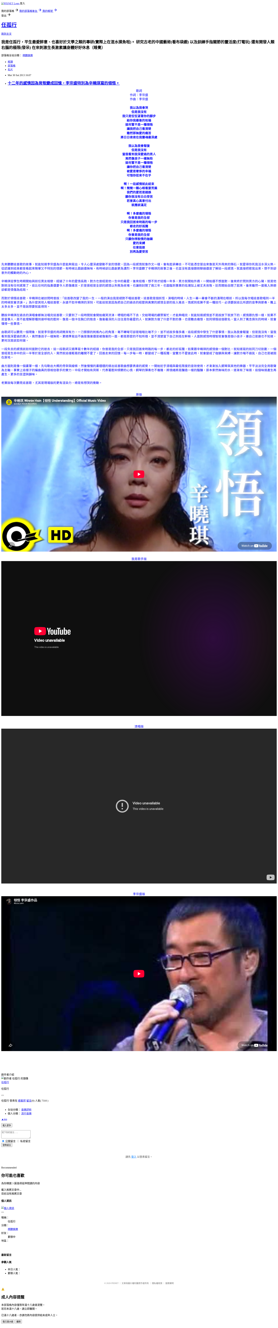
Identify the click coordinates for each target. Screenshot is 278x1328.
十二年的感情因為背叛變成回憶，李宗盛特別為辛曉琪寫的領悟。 (64, 83)
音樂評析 (26, 1109)
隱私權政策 (157, 1283)
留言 (29, 1100)
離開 (18, 1321)
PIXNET (115, 1283)
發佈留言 (7, 1145)
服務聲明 (169, 1283)
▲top (4, 1119)
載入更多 (7, 1125)
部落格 (11, 65)
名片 (10, 69)
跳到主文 (6, 33)
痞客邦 (22, 1100)
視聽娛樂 (28, 55)
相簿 (10, 61)
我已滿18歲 (8, 1321)
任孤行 (9, 25)
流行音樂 (26, 1113)
